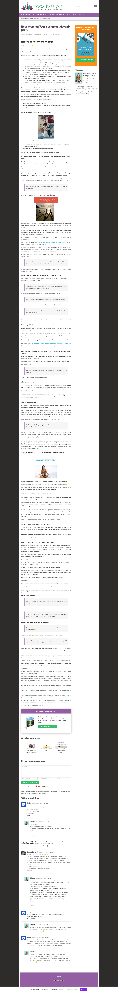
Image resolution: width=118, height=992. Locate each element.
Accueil (22, 18)
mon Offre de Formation (59, 702)
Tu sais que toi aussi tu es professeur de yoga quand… (61, 750)
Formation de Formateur (56, 15)
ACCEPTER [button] (83, 989)
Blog (68, 15)
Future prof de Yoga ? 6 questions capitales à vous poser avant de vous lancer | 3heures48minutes (46, 842)
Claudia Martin (26, 15)
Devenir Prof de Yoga (29, 18)
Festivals (51, 511)
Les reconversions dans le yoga (46, 749)
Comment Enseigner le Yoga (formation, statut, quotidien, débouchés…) (31, 750)
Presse (75, 15)
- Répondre (45, 803)
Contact (82, 15)
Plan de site (59, 980)
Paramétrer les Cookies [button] (72, 989)
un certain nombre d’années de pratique (51, 242)
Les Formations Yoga (39, 15)
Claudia (24, 34)
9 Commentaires (56, 34)
